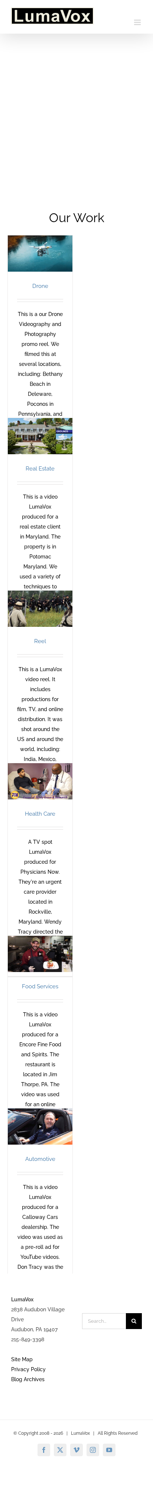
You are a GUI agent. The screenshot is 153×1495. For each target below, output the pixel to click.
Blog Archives (28, 1379)
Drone (40, 286)
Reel (40, 641)
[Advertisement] (76, 113)
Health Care (40, 814)
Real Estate (40, 468)
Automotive (40, 1159)
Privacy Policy (28, 1369)
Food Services (40, 986)
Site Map (22, 1359)
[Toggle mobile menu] (138, 22)
